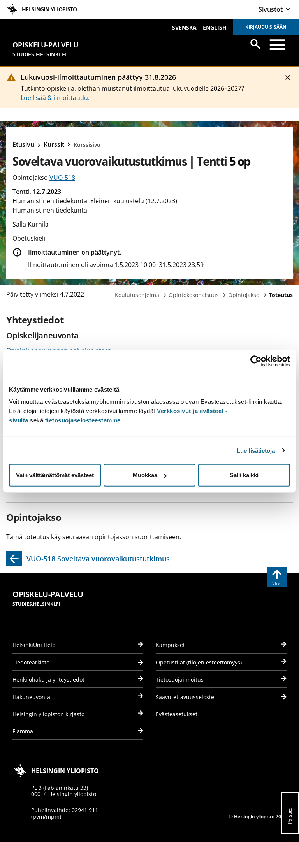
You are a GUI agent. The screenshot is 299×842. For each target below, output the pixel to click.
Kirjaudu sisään (266, 27)
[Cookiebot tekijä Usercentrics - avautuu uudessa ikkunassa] (256, 361)
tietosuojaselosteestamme (83, 420)
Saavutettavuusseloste (185, 697)
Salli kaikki (244, 475)
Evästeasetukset (176, 714)
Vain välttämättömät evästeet (55, 475)
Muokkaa (145, 475)
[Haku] (255, 44)
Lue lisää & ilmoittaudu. (55, 97)
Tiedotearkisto (30, 662)
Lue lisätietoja (256, 450)
